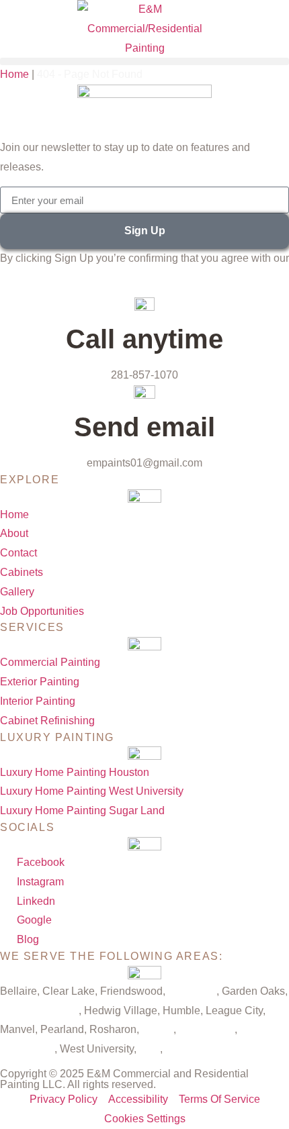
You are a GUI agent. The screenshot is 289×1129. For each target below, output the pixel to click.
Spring (157, 1029)
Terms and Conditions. (53, 277)
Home (14, 74)
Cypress (185, 1048)
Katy (149, 1048)
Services (32, 627)
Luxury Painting (57, 737)
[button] (144, 61)
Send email (144, 427)
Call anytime (144, 339)
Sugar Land (207, 1029)
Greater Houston (39, 1010)
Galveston (192, 991)
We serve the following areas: (111, 956)
